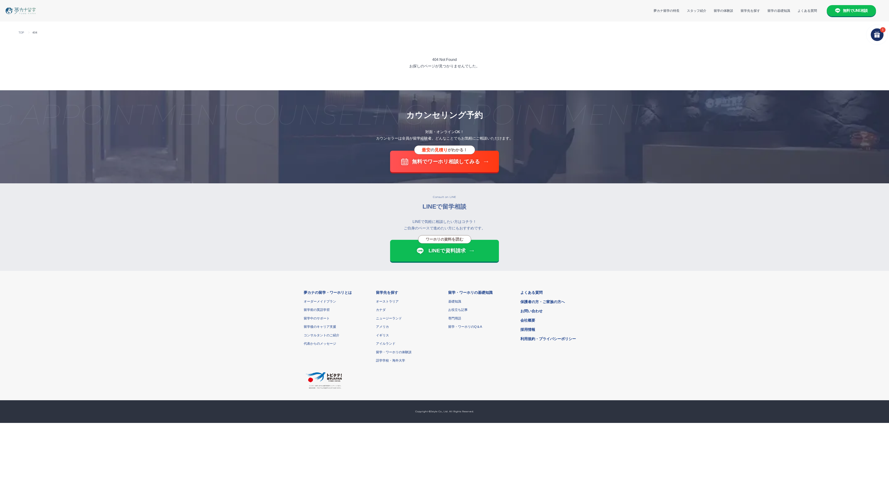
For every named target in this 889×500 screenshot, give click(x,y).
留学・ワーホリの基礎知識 (470, 292)
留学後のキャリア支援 (320, 326)
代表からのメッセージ (320, 343)
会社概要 (527, 320)
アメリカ (382, 326)
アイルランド (385, 343)
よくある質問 (807, 10)
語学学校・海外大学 (390, 360)
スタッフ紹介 (696, 10)
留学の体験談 (723, 10)
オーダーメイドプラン (320, 301)
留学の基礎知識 (778, 10)
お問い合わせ (531, 311)
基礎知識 (454, 301)
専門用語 (454, 318)
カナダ (381, 310)
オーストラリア (387, 301)
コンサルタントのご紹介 (321, 335)
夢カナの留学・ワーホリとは (328, 292)
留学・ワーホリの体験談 (394, 352)
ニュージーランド (389, 318)
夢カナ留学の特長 (666, 10)
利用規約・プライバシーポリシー (548, 339)
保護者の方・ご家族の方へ (542, 302)
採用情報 (527, 329)
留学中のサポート (317, 318)
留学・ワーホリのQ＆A (465, 326)
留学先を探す (750, 10)
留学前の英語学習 (317, 310)
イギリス (382, 335)
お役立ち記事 (458, 310)
